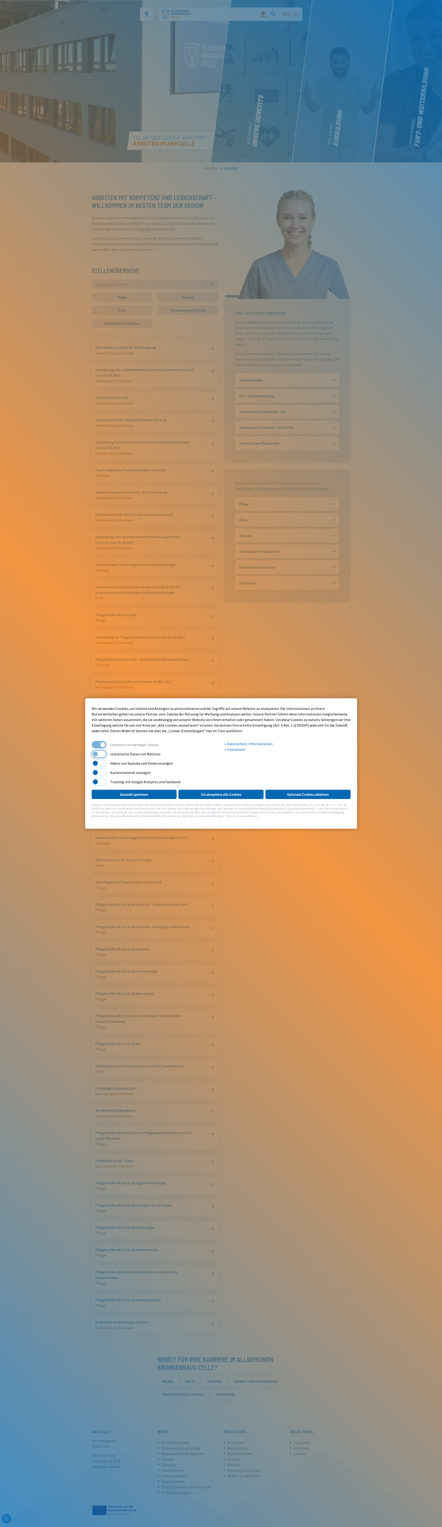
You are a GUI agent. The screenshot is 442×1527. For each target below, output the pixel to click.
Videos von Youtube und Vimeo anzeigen (141, 763)
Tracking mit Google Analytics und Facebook (145, 782)
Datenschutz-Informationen (249, 743)
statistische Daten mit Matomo (135, 754)
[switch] (99, 754)
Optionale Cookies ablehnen (308, 794)
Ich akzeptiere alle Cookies (221, 794)
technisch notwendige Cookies (134, 745)
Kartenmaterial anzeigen (130, 772)
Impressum (235, 749)
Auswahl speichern (134, 794)
